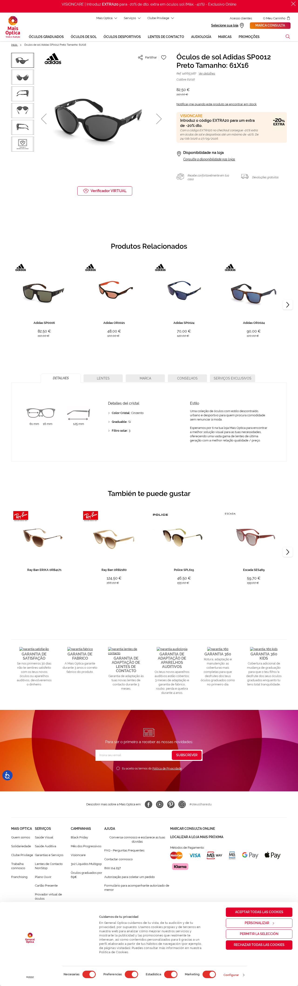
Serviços (130, 18)
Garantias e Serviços (49, 855)
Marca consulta (270, 25)
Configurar (231, 975)
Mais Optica (104, 18)
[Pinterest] (170, 804)
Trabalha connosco (18, 866)
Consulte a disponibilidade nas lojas (209, 159)
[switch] (131, 974)
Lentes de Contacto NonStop (49, 866)
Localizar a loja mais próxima (196, 837)
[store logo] (13, 27)
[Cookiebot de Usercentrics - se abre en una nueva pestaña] (30, 977)
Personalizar (257, 923)
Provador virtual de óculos (48, 896)
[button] (287, 36)
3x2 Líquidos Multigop (86, 864)
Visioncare (78, 855)
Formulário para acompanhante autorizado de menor (136, 887)
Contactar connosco (118, 859)
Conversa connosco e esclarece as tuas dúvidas (137, 839)
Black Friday (79, 837)
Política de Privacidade (167, 768)
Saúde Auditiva (45, 846)
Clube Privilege (158, 18)
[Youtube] (159, 804)
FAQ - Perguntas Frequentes (124, 850)
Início (14, 44)
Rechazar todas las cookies (259, 945)
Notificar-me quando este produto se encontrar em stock (216, 104)
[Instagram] (182, 804)
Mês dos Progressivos (86, 846)
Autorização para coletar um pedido (129, 877)
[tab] (61, 378)
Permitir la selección (259, 934)
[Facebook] (148, 804)
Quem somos (20, 837)
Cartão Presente (46, 885)
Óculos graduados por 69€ (86, 875)
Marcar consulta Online (192, 828)
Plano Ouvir (43, 877)
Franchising (19, 877)
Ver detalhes (207, 73)
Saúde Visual (44, 837)
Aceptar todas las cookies (259, 912)
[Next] (288, 305)
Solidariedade (21, 846)
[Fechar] (293, 3)
